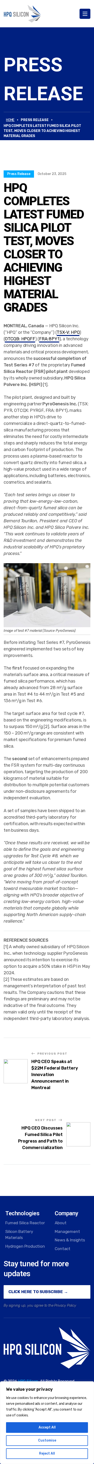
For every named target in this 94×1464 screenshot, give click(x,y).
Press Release (18, 174)
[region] (47, 1422)
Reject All (47, 1453)
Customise (47, 1440)
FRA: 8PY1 (49, 339)
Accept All (47, 1427)
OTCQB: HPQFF (20, 339)
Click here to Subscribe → (38, 1291)
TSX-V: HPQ (68, 332)
